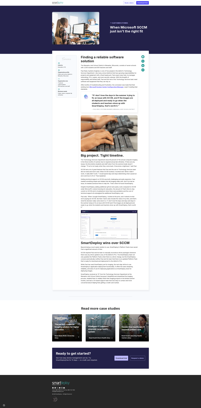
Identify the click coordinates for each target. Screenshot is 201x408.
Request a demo (137, 358)
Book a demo (129, 3)
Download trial (142, 3)
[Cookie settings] (4, 405)
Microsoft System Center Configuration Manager (106, 87)
